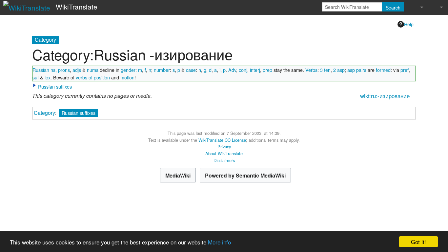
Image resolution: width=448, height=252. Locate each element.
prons (64, 69)
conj (243, 69)
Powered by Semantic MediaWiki (245, 175)
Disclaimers (224, 160)
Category (44, 112)
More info (219, 242)
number (162, 69)
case (191, 69)
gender (128, 69)
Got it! (418, 242)
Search (393, 7)
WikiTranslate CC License (222, 140)
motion (127, 77)
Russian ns (43, 69)
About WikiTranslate (224, 153)
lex (48, 77)
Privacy (224, 146)
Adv (232, 69)
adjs (76, 69)
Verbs (311, 69)
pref (404, 69)
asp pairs (356, 69)
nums (92, 69)
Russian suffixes (55, 86)
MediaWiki (178, 175)
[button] (34, 85)
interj (255, 69)
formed (383, 69)
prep (267, 69)
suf (35, 77)
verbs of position (93, 77)
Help (409, 24)
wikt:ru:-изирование (385, 96)
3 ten (325, 69)
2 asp (339, 69)
